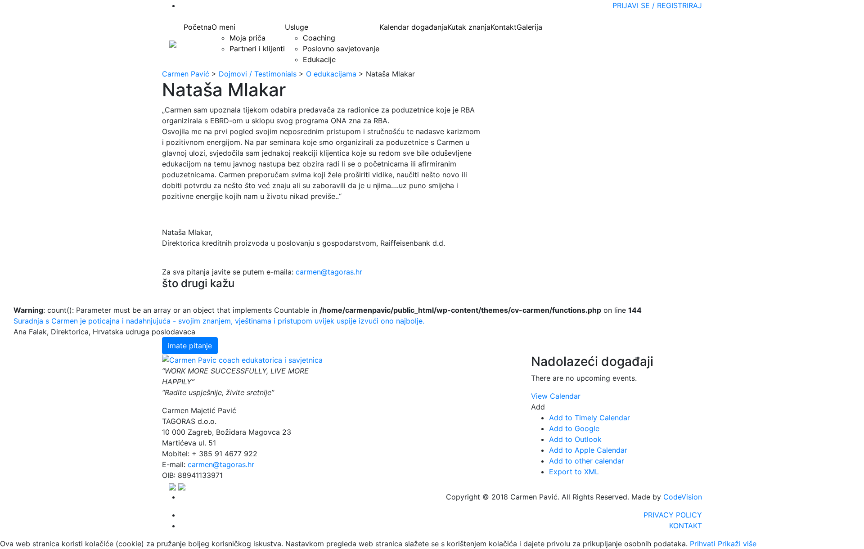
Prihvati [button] (703, 543)
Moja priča (248, 37)
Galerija (529, 27)
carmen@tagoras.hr (329, 271)
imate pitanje (190, 345)
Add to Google (574, 428)
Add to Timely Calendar (589, 417)
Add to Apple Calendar (588, 450)
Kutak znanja (468, 27)
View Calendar (555, 396)
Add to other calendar (586, 460)
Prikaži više (737, 543)
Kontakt (503, 27)
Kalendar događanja (413, 27)
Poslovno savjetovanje (341, 48)
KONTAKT (685, 525)
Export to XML (574, 471)
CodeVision (682, 496)
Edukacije (319, 59)
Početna (198, 27)
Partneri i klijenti (257, 48)
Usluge (296, 27)
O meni (223, 27)
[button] (76, 326)
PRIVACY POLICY (673, 514)
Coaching (319, 37)
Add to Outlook (575, 439)
